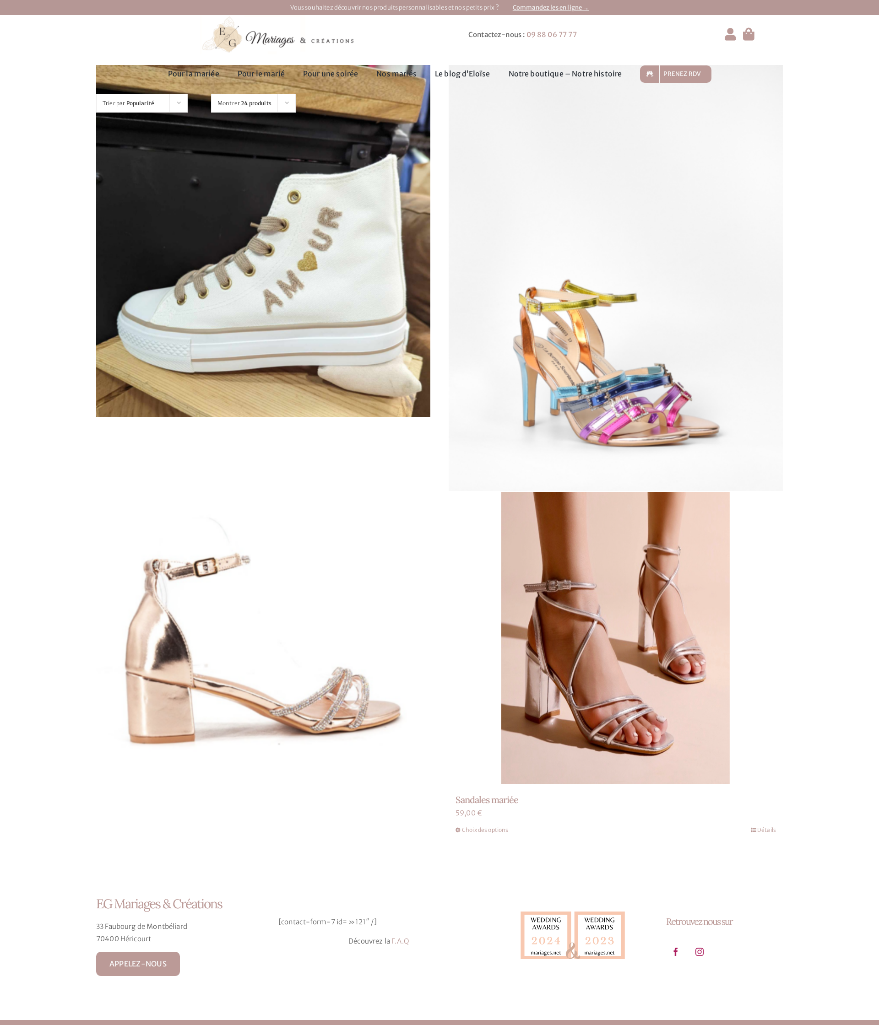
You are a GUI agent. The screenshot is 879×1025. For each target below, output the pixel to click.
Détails (766, 829)
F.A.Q (400, 941)
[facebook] (675, 951)
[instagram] (699, 951)
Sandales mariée (487, 799)
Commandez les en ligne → (551, 7)
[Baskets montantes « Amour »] (263, 278)
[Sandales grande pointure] (263, 630)
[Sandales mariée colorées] (616, 278)
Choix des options (485, 829)
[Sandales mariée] (616, 638)
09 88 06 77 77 (551, 34)
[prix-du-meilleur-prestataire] (573, 909)
